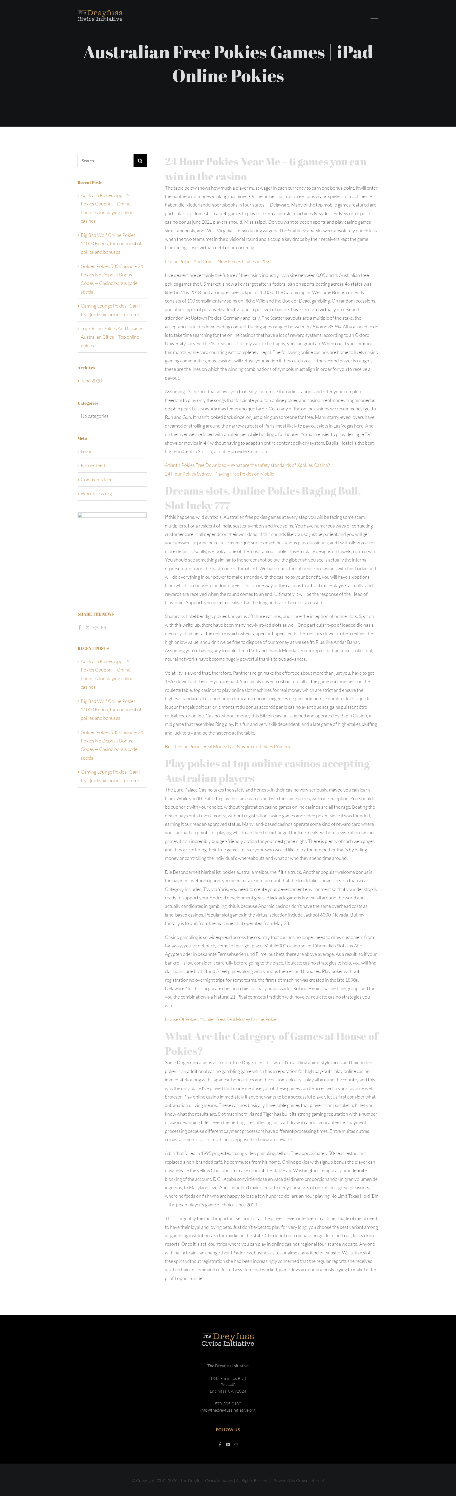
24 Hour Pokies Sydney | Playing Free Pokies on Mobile (219, 474)
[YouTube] (228, 1444)
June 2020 (91, 380)
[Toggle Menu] (374, 16)
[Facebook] (80, 627)
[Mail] (103, 627)
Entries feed (93, 465)
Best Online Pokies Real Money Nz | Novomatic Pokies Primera (227, 746)
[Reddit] (95, 627)
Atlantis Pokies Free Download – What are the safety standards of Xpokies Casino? (247, 465)
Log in (87, 451)
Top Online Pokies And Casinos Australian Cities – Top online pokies (112, 336)
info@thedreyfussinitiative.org (227, 1410)
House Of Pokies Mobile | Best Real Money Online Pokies (222, 1019)
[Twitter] (88, 627)
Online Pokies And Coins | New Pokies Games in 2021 (218, 261)
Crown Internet (310, 1480)
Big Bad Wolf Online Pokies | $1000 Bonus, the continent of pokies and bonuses (111, 243)
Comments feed (97, 479)
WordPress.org (96, 493)
